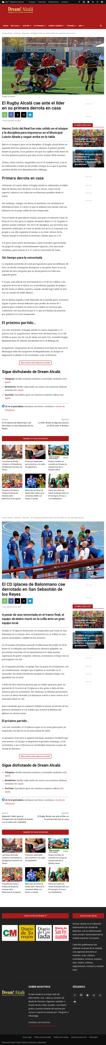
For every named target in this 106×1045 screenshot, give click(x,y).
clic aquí (18, 390)
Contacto (64, 2)
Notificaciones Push (79, 1037)
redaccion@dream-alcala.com (42, 1025)
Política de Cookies (61, 1037)
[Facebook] (79, 2)
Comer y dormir (55, 26)
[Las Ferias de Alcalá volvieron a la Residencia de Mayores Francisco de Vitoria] (12, 452)
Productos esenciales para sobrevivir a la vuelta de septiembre (35, 464)
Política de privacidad (42, 1037)
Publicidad (42, 2)
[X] (93, 2)
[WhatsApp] (97, 2)
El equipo (32, 2)
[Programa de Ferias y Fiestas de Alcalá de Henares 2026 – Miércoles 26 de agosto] (12, 481)
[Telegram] (88, 2)
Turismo (70, 26)
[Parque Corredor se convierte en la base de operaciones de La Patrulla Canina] (58, 452)
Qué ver (26, 26)
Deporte (25, 33)
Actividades (39, 26)
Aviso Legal (27, 1037)
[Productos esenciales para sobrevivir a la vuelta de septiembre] (35, 452)
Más (80, 26)
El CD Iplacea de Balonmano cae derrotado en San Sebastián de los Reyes (17, 426)
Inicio (5, 26)
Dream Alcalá (7, 33)
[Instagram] (84, 2)
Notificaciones (53, 2)
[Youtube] (102, 2)
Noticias (14, 26)
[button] (100, 25)
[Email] (23, 115)
